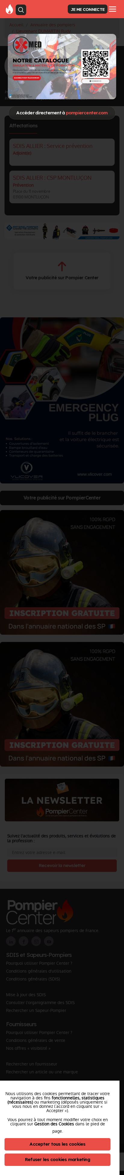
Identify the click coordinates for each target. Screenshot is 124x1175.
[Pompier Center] (9, 9)
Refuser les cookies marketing (57, 1159)
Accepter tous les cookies (57, 1144)
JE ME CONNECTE (87, 9)
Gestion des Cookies (54, 1124)
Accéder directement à (61, 113)
